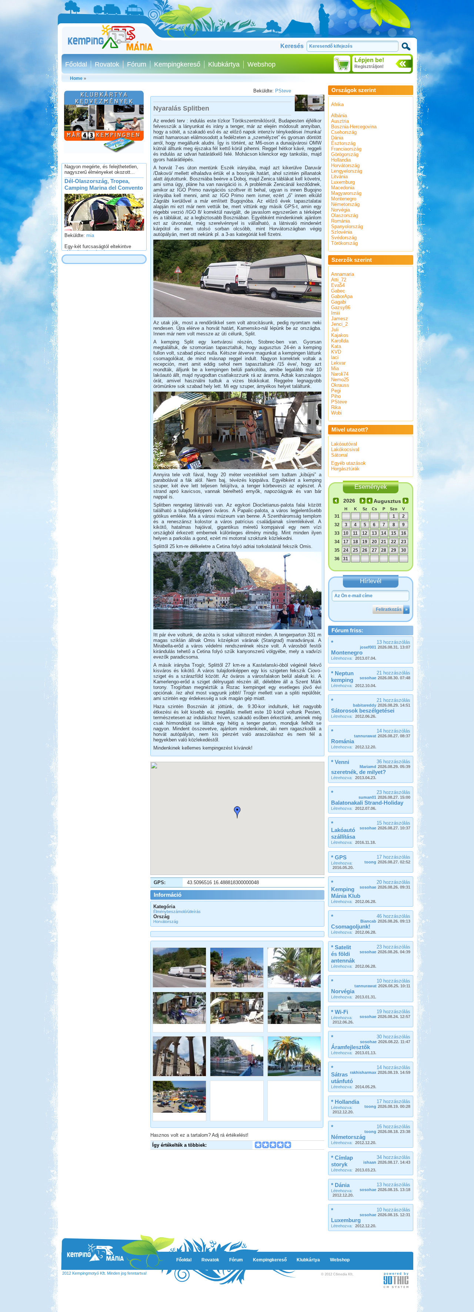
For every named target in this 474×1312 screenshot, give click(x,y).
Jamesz (339, 318)
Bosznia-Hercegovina (354, 126)
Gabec (338, 291)
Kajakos (339, 335)
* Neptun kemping (342, 676)
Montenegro (343, 199)
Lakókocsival (345, 449)
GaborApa (342, 296)
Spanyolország (347, 226)
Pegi (336, 390)
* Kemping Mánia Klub (345, 889)
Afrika (337, 104)
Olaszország (344, 215)
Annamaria (342, 274)
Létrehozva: (353, 658)
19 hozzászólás (385, 1014)
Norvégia (340, 210)
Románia (340, 221)
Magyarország (346, 193)
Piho (336, 396)
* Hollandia (345, 1102)
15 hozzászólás (385, 825)
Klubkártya (224, 64)
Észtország (343, 143)
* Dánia (340, 1185)
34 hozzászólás (386, 1159)
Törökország (344, 243)
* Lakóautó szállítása (343, 830)
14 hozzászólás (382, 733)
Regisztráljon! (369, 66)
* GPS (339, 857)
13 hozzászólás (385, 644)
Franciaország (346, 149)
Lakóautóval (344, 444)
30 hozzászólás (385, 1039)
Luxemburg (343, 182)
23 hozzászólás (384, 794)
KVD (336, 352)
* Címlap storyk (342, 1160)
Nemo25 (340, 379)
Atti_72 (338, 280)
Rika (336, 407)
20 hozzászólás (385, 884)
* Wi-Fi (339, 1012)
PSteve (283, 91)
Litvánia (339, 176)
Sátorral (339, 455)
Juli (334, 329)
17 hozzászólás (387, 859)
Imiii (335, 313)
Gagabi (338, 302)
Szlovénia (341, 232)
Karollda (339, 341)
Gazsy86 (340, 307)
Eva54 (338, 285)
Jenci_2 (339, 324)
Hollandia (341, 160)
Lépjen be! (369, 60)
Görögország (344, 154)
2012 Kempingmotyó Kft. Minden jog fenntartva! (104, 1273)
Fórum (136, 64)
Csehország (344, 132)
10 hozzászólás (382, 983)
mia (90, 216)
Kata (336, 346)
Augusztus (387, 501)
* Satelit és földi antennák (343, 954)
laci (334, 357)
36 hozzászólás (385, 764)
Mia (335, 368)
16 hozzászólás (387, 1129)
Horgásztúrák (345, 468)
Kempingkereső (177, 64)
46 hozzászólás (385, 918)
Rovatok (107, 64)
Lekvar (338, 363)
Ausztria (340, 121)
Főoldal (76, 64)
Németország (345, 204)
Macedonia (342, 187)
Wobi (336, 413)
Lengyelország (346, 171)
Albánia (339, 115)
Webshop (261, 64)
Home (76, 78)
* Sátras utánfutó (342, 1074)
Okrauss (340, 385)
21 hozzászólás (385, 675)
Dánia (337, 138)
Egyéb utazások (348, 463)
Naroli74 (339, 374)
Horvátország (345, 165)
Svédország (344, 237)
